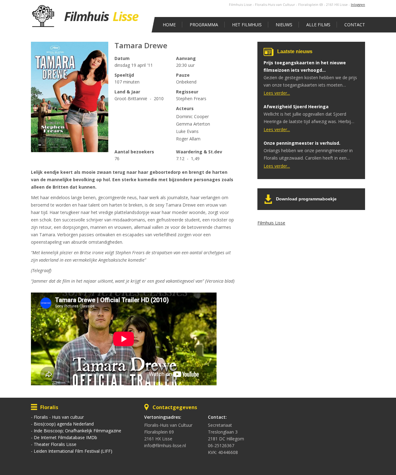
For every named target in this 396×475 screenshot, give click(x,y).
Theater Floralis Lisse (55, 444)
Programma (204, 25)
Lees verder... (277, 93)
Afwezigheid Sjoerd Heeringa (296, 106)
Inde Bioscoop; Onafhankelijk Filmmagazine (77, 431)
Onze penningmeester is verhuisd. (302, 143)
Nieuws (284, 25)
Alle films (318, 25)
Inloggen (358, 4)
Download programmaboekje (306, 198)
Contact (354, 25)
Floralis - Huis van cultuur (59, 417)
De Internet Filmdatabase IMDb (65, 437)
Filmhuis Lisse (271, 223)
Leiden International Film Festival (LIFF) (73, 451)
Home (169, 25)
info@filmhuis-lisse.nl (165, 445)
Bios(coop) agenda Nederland (64, 424)
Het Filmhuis (247, 25)
